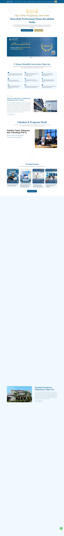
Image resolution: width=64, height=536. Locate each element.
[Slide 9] (37, 57)
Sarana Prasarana (51, 1)
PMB (55, 1)
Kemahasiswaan (40, 1)
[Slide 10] (39, 57)
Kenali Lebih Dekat (39, 30)
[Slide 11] (41, 57)
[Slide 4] (27, 57)
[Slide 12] (43, 57)
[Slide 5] (29, 57)
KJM (36, 1)
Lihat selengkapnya (11, 114)
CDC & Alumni (45, 1)
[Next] (33, 157)
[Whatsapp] (61, 528)
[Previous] (30, 157)
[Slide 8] (35, 57)
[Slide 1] (20, 57)
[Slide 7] (33, 57)
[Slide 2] (22, 57)
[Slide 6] (31, 57)
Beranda (16, 1)
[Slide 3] (25, 57)
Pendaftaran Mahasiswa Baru (27, 30)
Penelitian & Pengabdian (31, 1)
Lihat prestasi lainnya (32, 191)
